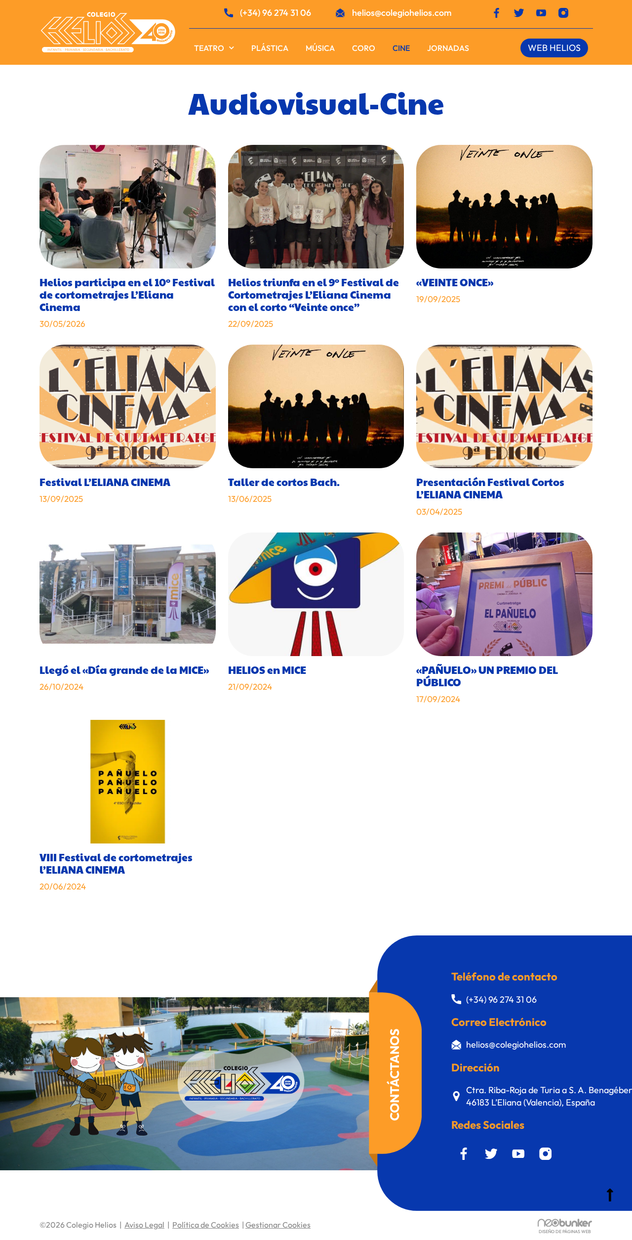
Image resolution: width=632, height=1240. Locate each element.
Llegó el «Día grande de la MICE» (124, 670)
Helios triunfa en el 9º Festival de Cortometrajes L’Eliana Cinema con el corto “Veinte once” (313, 294)
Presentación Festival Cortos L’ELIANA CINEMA (490, 488)
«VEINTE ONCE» (454, 282)
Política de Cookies (205, 1225)
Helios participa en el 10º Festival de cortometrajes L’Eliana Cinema (127, 294)
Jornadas (448, 48)
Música (320, 48)
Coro (363, 48)
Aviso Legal (144, 1225)
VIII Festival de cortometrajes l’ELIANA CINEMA (116, 863)
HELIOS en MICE (267, 670)
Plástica (269, 48)
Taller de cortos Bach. (284, 482)
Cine (401, 48)
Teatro (209, 48)
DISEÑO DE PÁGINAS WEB (565, 1231)
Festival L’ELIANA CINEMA (105, 482)
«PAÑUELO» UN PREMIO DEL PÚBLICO (487, 676)
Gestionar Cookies (278, 1225)
